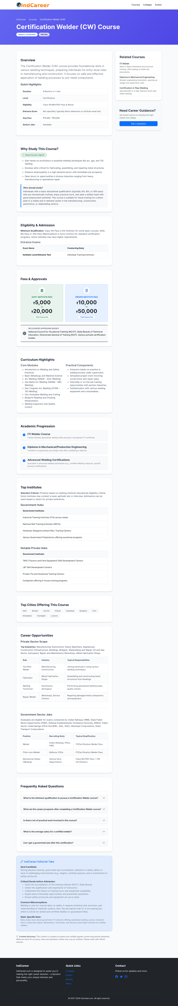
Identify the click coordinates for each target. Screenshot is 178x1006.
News (68, 983)
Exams (158, 4)
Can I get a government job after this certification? (48, 842)
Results (69, 979)
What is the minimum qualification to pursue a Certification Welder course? (60, 798)
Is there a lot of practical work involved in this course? (50, 820)
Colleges (147, 4)
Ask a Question (138, 123)
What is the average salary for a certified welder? (47, 831)
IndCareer (21, 19)
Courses (136, 4)
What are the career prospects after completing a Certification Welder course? (62, 809)
